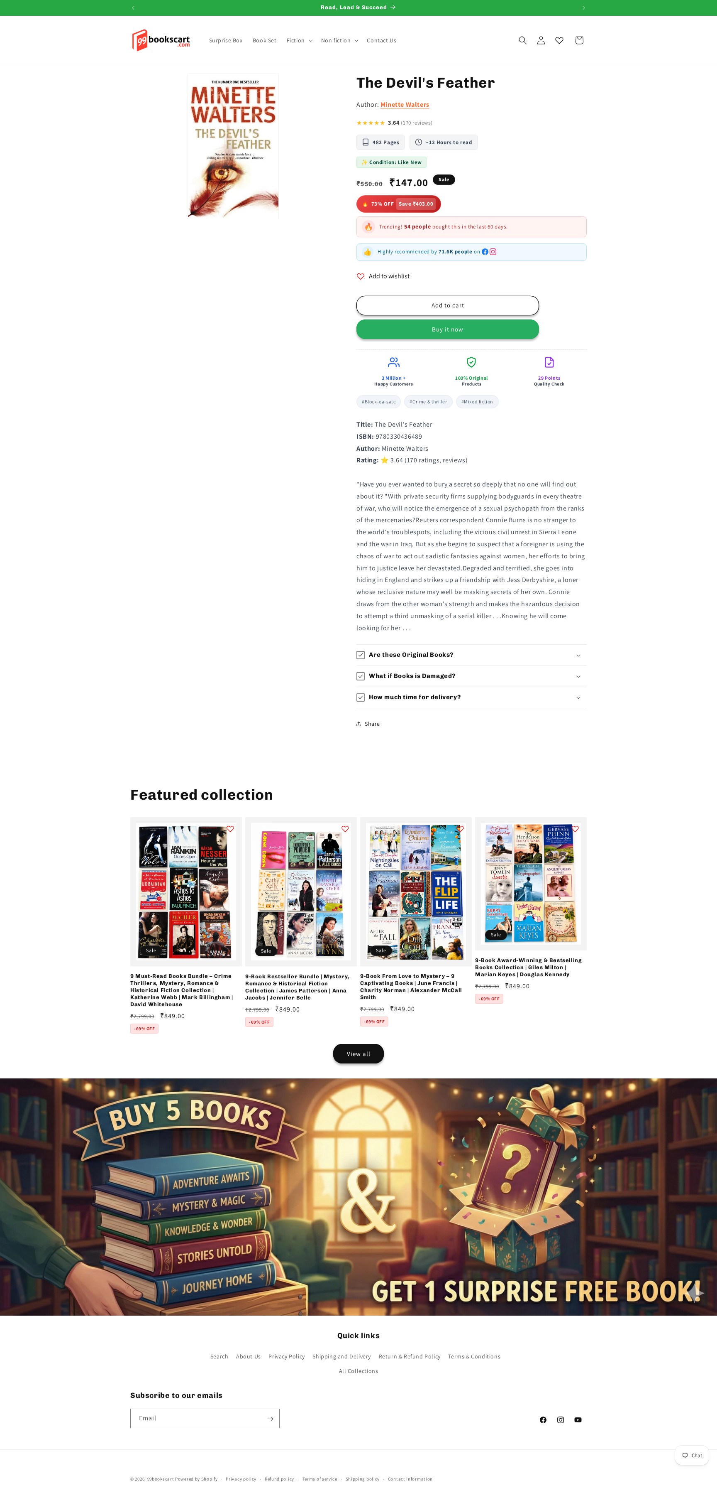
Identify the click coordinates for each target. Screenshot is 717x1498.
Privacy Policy (286, 1356)
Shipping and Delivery (341, 1356)
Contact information (410, 1478)
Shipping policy (363, 1478)
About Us (248, 1356)
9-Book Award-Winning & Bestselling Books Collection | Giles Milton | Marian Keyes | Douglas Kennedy (528, 967)
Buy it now (447, 329)
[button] (299, 40)
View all (359, 1054)
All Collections (358, 1371)
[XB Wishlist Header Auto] (559, 40)
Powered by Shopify (196, 1479)
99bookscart (160, 1479)
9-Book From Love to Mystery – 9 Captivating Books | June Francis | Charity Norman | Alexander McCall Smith (411, 986)
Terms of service (319, 1478)
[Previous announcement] (133, 8)
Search (219, 1356)
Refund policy (279, 1478)
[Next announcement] (584, 8)
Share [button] (372, 723)
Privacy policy (241, 1478)
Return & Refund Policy (410, 1356)
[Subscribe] (270, 1419)
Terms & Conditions (474, 1356)
